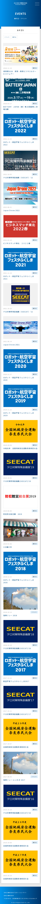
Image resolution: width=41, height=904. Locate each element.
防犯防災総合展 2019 (12, 514)
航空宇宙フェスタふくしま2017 (16, 681)
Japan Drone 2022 (11, 210)
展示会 (14, 37)
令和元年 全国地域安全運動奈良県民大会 (21, 448)
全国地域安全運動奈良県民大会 (16, 747)
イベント (7, 37)
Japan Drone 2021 (11, 344)
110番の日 (7, 547)
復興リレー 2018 (10, 615)
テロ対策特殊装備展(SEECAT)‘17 (17, 714)
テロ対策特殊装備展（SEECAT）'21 (18, 312)
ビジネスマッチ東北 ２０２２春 (16, 243)
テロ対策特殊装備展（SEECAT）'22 (18, 177)
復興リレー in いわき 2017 (14, 780)
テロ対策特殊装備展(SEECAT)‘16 (17, 813)
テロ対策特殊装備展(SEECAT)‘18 (17, 648)
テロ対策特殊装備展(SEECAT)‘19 (17, 481)
